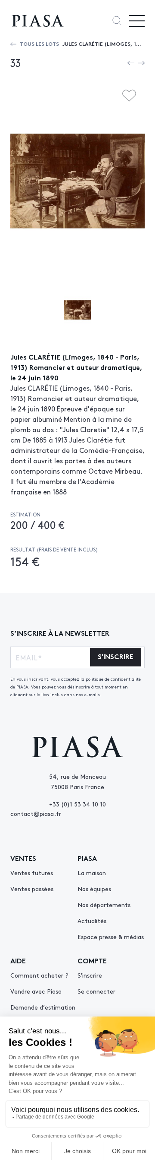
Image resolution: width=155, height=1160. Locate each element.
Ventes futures (31, 872)
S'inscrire (90, 975)
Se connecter (96, 991)
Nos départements (104, 904)
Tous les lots (39, 43)
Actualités (92, 920)
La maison (92, 872)
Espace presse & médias (111, 936)
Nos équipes (94, 888)
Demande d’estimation (42, 1007)
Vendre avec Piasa (36, 991)
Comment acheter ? (39, 975)
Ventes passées (31, 888)
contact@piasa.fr (35, 813)
